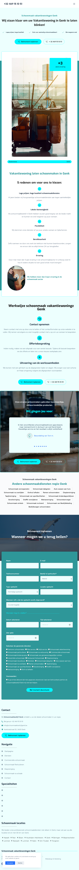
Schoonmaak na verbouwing (38, 652)
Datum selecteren (13, 620)
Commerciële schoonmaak (60, 652)
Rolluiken (31, 661)
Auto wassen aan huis (63, 661)
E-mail (42, 561)
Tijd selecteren (46, 620)
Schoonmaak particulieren (17, 652)
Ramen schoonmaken (36, 664)
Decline (20, 863)
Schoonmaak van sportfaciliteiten (19, 667)
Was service (31, 649)
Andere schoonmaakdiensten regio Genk (39, 484)
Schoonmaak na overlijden (17, 664)
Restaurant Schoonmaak (35, 658)
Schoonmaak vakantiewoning (60, 649)
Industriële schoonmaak (16, 658)
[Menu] (74, 4)
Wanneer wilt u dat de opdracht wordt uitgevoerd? (25, 600)
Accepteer (10, 863)
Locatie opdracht (46, 587)
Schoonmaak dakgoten (45, 661)
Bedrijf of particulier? (48, 574)
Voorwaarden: (11, 676)
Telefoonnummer (12, 574)
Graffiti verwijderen (53, 667)
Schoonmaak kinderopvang (17, 655)
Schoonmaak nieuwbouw (16, 661)
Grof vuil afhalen (27, 669)
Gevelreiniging (39, 667)
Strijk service (42, 649)
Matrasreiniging (13, 669)
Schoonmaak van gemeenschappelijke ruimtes (45, 655)
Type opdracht (11, 587)
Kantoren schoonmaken (16, 649)
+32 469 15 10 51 (13, 3)
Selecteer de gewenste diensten (18, 646)
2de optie (9, 633)
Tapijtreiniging (51, 664)
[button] (34, 446)
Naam (8, 561)
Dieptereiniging (52, 658)
